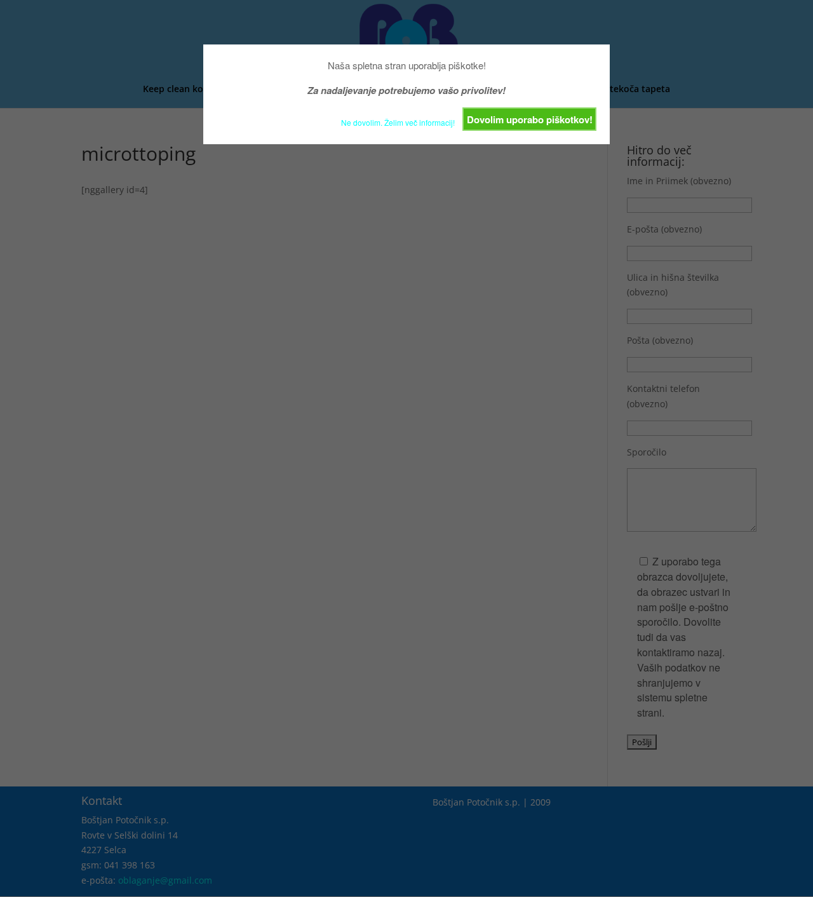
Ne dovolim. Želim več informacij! (398, 122)
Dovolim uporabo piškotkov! (530, 119)
